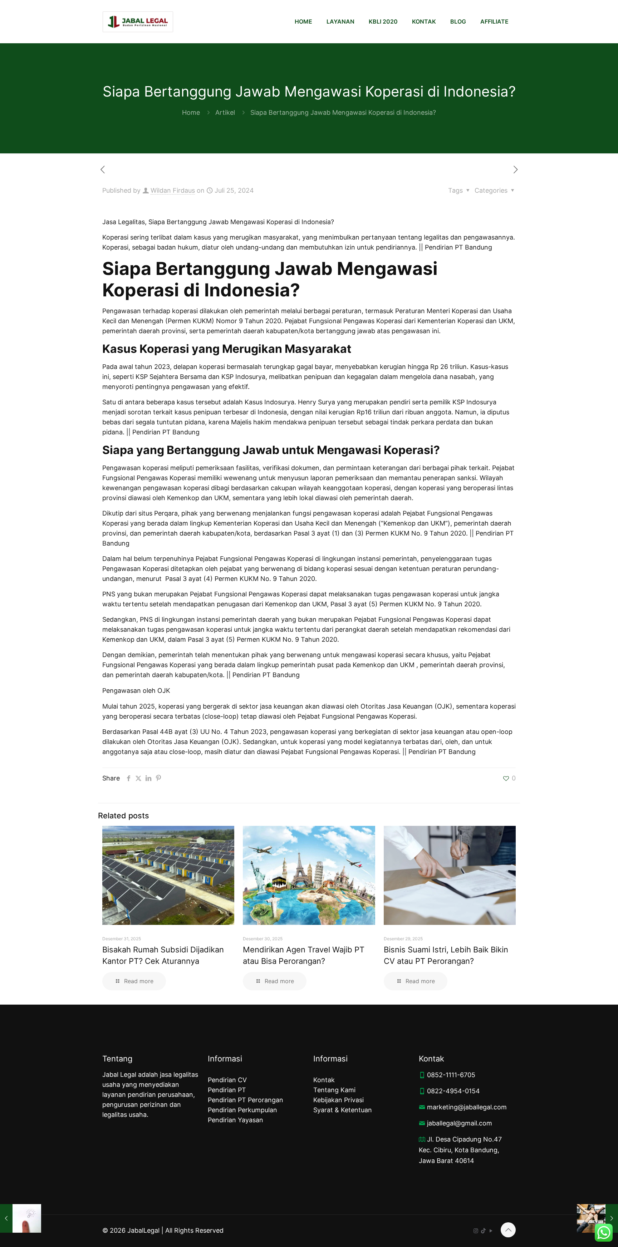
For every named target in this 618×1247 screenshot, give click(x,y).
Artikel (225, 112)
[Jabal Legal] (137, 21)
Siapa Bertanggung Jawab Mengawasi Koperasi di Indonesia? (343, 112)
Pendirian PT (227, 1090)
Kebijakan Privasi (338, 1100)
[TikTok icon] (483, 1230)
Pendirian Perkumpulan (242, 1110)
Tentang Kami (334, 1090)
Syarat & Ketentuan (342, 1110)
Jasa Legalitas (123, 222)
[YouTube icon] (491, 1230)
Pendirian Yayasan (235, 1120)
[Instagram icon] (476, 1230)
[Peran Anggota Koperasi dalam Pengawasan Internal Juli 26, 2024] (597, 1218)
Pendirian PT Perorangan (245, 1100)
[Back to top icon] (508, 1229)
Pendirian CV (227, 1080)
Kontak (324, 1080)
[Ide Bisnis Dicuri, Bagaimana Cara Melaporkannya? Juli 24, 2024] (20, 1218)
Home (191, 112)
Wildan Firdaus (173, 190)
